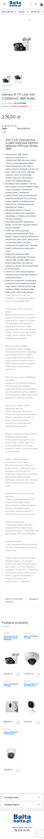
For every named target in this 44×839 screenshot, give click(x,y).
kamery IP (5, 90)
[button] (30, 20)
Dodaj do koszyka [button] (37, 674)
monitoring (35, 12)
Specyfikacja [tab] (23, 128)
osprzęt (21, 12)
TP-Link (14, 126)
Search (30, 4)
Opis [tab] (4, 128)
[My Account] (35, 4)
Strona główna (7, 12)
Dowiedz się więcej (16, 674)
